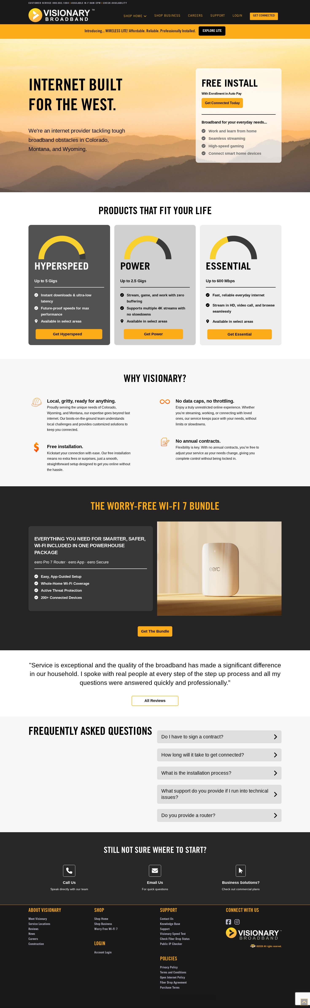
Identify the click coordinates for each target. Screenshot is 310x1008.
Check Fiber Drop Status (175, 939)
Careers (33, 939)
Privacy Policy (169, 967)
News (31, 934)
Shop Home (101, 919)
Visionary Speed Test (173, 934)
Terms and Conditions (173, 972)
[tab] (238, 70)
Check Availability (115, 3)
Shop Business (103, 924)
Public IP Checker (171, 944)
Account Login (103, 952)
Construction (36, 944)
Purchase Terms (169, 987)
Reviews (33, 929)
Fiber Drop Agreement (173, 982)
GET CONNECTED (264, 16)
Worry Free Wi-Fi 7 (106, 929)
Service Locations (39, 924)
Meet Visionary (37, 919)
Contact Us (166, 919)
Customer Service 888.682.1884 (48, 3)
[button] (219, 736)
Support (165, 929)
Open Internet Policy (172, 977)
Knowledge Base (170, 924)
